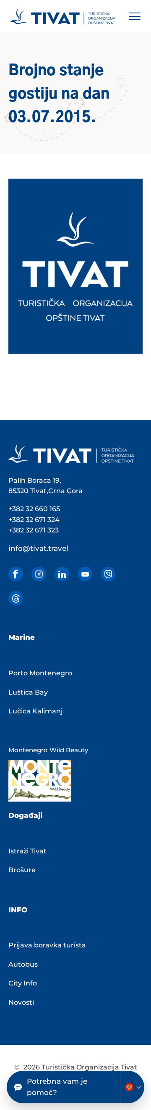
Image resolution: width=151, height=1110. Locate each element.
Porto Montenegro (40, 673)
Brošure (22, 870)
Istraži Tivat (27, 851)
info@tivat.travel (38, 548)
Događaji (25, 815)
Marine (21, 637)
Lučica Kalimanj (35, 711)
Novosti (21, 1002)
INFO (17, 910)
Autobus (23, 964)
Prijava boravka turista (47, 945)
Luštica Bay (28, 692)
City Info (22, 983)
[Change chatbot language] (132, 1087)
